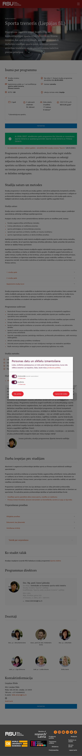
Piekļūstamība (53, 750)
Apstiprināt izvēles (61, 394)
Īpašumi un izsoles (72, 741)
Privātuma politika (52, 737)
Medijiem (74, 736)
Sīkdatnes (55, 747)
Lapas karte (73, 750)
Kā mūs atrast (70, 746)
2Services (21, 378)
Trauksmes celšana (52, 742)
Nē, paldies (17, 394)
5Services (21, 384)
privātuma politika (53, 368)
